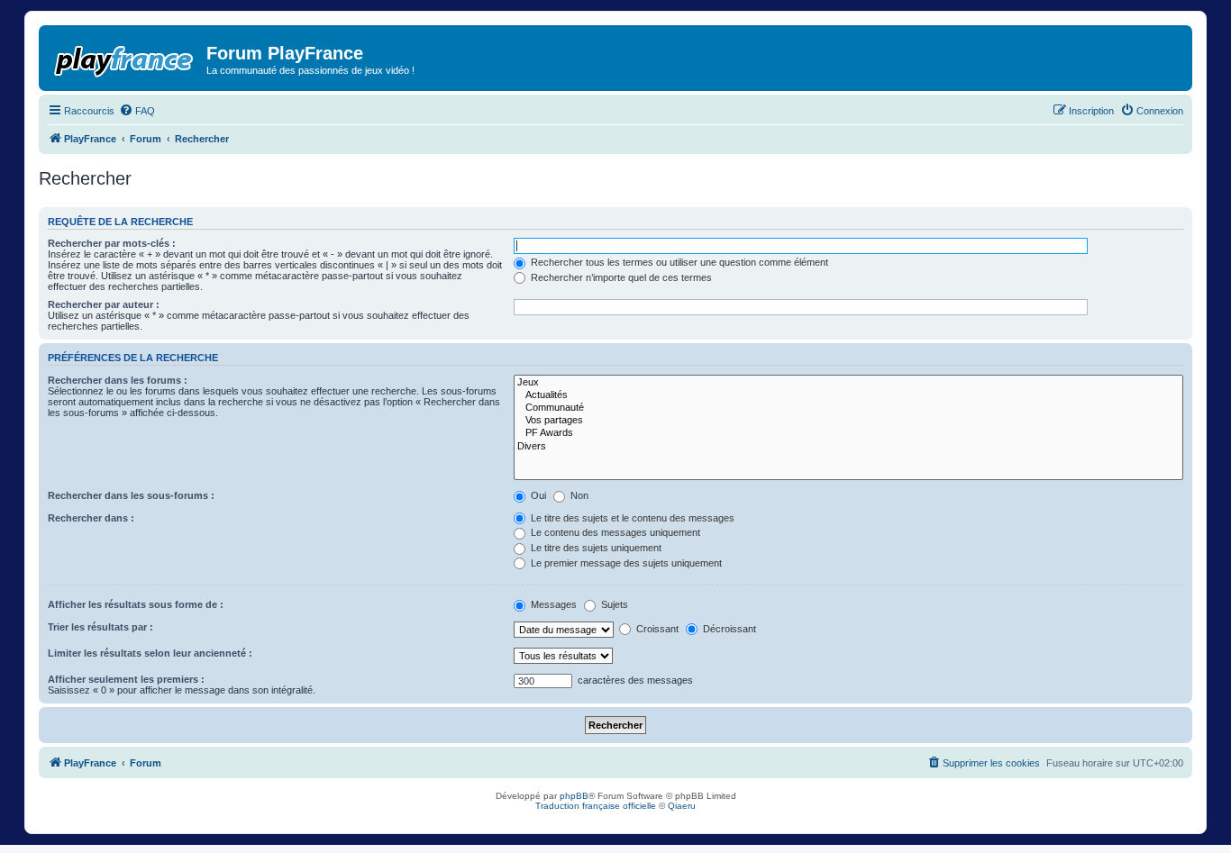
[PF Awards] (848, 433)
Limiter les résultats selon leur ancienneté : (150, 653)
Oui (537, 495)
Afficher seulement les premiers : (126, 679)
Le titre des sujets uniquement (594, 547)
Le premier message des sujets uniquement (625, 563)
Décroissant (728, 628)
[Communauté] (848, 408)
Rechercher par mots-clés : (112, 243)
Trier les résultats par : (100, 627)
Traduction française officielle (595, 806)
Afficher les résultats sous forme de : (135, 604)
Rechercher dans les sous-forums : (131, 495)
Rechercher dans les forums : (117, 380)
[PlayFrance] (124, 58)
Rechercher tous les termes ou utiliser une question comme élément (678, 262)
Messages (552, 604)
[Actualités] (848, 395)
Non (578, 495)
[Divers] (848, 446)
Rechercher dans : (91, 518)
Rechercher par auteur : (104, 304)
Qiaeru (682, 806)
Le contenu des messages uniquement (614, 532)
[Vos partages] (848, 420)
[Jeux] (848, 383)
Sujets (613, 604)
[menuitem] (137, 111)
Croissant (656, 628)
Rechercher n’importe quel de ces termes (620, 277)
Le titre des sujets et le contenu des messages (631, 518)
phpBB (574, 796)
